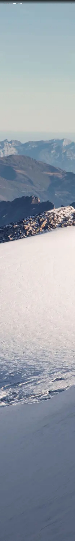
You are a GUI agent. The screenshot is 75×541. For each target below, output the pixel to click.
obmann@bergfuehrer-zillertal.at (17, 3)
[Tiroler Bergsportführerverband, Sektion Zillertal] (7, 4)
